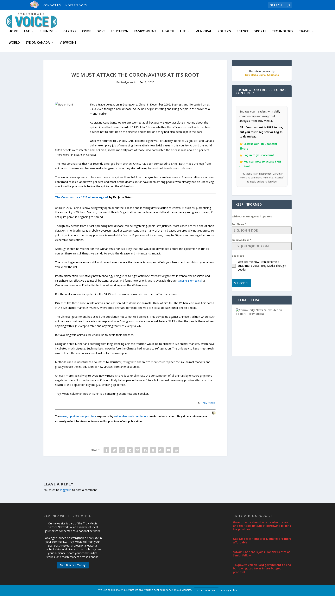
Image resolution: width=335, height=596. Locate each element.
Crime (86, 31)
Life (183, 31)
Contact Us (52, 5)
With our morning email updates (252, 216)
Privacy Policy (229, 590)
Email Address (241, 240)
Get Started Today (73, 565)
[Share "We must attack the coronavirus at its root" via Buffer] (153, 450)
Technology (282, 31)
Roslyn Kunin (128, 82)
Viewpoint (68, 43)
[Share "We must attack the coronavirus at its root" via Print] (176, 450)
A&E (27, 31)
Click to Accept (206, 590)
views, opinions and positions (78, 416)
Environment (145, 31)
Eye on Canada (38, 43)
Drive (101, 31)
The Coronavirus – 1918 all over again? (81, 197)
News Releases (76, 5)
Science (243, 31)
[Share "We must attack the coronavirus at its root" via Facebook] (106, 450)
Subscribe (241, 283)
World (14, 43)
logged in (66, 490)
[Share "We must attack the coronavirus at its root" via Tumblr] (130, 450)
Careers (69, 31)
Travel (304, 31)
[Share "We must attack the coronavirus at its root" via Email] (168, 450)
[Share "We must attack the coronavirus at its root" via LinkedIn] (145, 450)
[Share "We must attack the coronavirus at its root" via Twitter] (114, 450)
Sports (260, 31)
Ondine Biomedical (190, 280)
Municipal (203, 31)
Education (120, 31)
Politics (224, 31)
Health (168, 31)
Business (47, 31)
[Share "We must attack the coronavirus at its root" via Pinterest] (137, 450)
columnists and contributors (131, 416)
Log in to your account (258, 155)
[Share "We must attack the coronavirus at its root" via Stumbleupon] (161, 450)
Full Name (239, 224)
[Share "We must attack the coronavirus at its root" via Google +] (122, 450)
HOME (13, 31)
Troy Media (208, 403)
